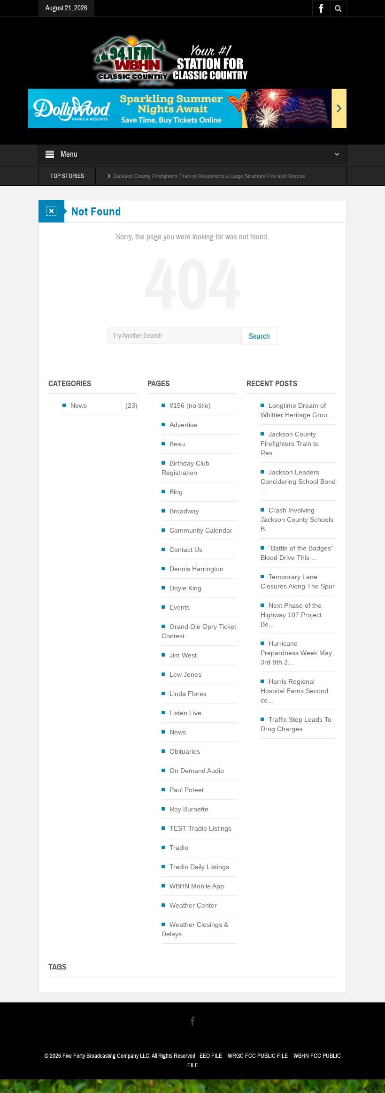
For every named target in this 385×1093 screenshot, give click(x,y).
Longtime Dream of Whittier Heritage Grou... (297, 410)
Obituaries (184, 751)
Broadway (184, 511)
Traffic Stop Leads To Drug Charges (296, 724)
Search (259, 336)
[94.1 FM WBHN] (192, 60)
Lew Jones (185, 674)
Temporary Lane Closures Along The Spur (298, 581)
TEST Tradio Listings (200, 828)
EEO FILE (211, 1056)
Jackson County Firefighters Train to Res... (290, 443)
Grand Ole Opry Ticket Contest (199, 631)
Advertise (183, 424)
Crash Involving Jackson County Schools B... (297, 519)
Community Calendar (200, 530)
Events (179, 607)
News (78, 405)
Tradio (178, 847)
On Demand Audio (196, 770)
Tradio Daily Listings (199, 867)
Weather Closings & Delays (195, 929)
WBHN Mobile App (196, 886)
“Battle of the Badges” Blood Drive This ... (297, 552)
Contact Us (185, 549)
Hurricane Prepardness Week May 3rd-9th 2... (296, 653)
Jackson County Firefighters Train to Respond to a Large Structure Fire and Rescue (209, 174)
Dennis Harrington (196, 569)
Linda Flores (188, 693)
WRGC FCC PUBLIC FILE (258, 1056)
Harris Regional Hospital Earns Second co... (294, 691)
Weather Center (193, 905)
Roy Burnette (188, 809)
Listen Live (185, 713)
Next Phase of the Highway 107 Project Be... (291, 615)
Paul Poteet (186, 790)
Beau (177, 444)
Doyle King (185, 588)
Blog (176, 492)
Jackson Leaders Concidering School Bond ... (298, 481)
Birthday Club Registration (185, 467)
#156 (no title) (190, 405)
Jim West (183, 655)
